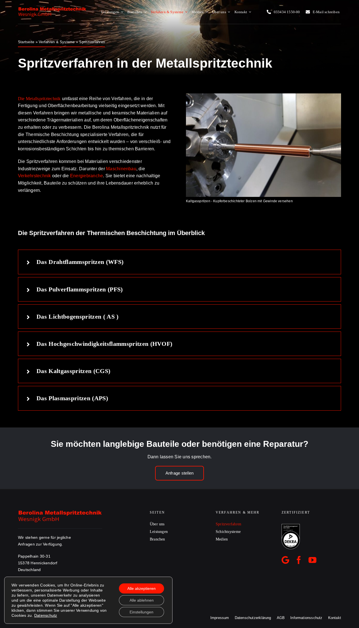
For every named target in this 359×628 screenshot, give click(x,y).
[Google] (285, 560)
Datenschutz (45, 615)
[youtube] (312, 560)
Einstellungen (141, 612)
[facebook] (299, 560)
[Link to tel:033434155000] (269, 12)
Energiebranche (86, 175)
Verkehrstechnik (34, 175)
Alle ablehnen (142, 600)
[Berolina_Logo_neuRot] (52, 8)
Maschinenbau (121, 168)
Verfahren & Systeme (57, 42)
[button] (179, 262)
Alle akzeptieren (141, 588)
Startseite (26, 42)
